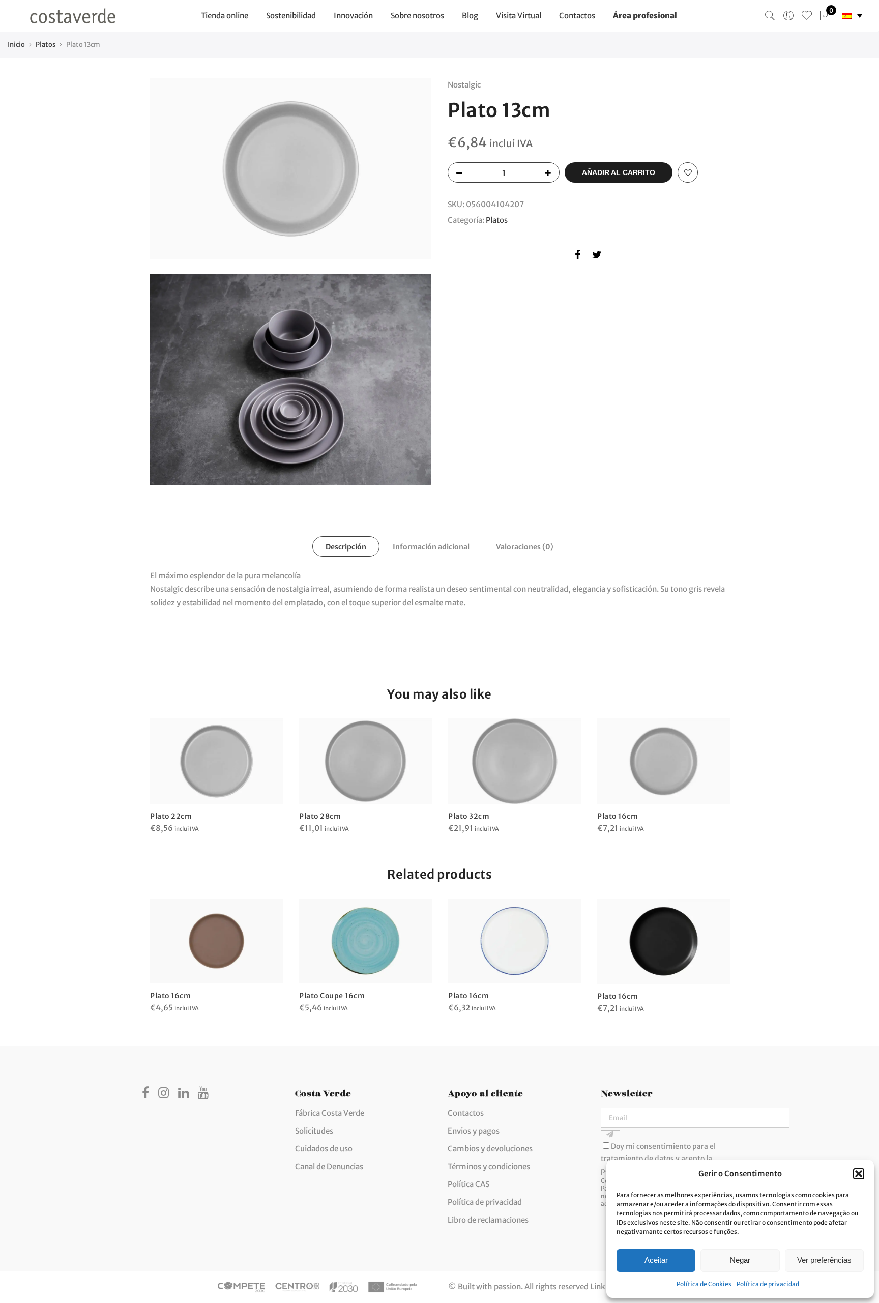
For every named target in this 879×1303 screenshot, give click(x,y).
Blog (470, 15)
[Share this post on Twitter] (597, 257)
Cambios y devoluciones (490, 1148)
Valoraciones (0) (524, 547)
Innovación (353, 15)
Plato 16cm (617, 816)
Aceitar (656, 1260)
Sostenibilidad (291, 15)
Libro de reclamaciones (488, 1220)
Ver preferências (824, 1260)
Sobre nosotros (417, 15)
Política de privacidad (768, 1284)
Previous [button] (159, 949)
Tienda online (224, 15)
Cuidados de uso (324, 1148)
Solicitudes (314, 1131)
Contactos (577, 15)
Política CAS (468, 1184)
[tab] (345, 546)
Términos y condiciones (489, 1166)
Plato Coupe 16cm (332, 995)
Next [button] (719, 949)
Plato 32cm (468, 816)
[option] (216, 776)
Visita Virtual (518, 15)
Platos (45, 44)
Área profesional (645, 15)
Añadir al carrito (618, 172)
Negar (740, 1260)
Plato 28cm (320, 816)
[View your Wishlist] (807, 15)
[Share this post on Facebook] (577, 257)
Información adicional (431, 547)
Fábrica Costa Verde (329, 1113)
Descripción (346, 547)
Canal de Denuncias (329, 1166)
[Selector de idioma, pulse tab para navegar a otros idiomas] (852, 16)
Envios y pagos (474, 1131)
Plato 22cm (171, 816)
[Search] (770, 15)
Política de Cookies (704, 1284)
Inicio (16, 44)
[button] (859, 1174)
